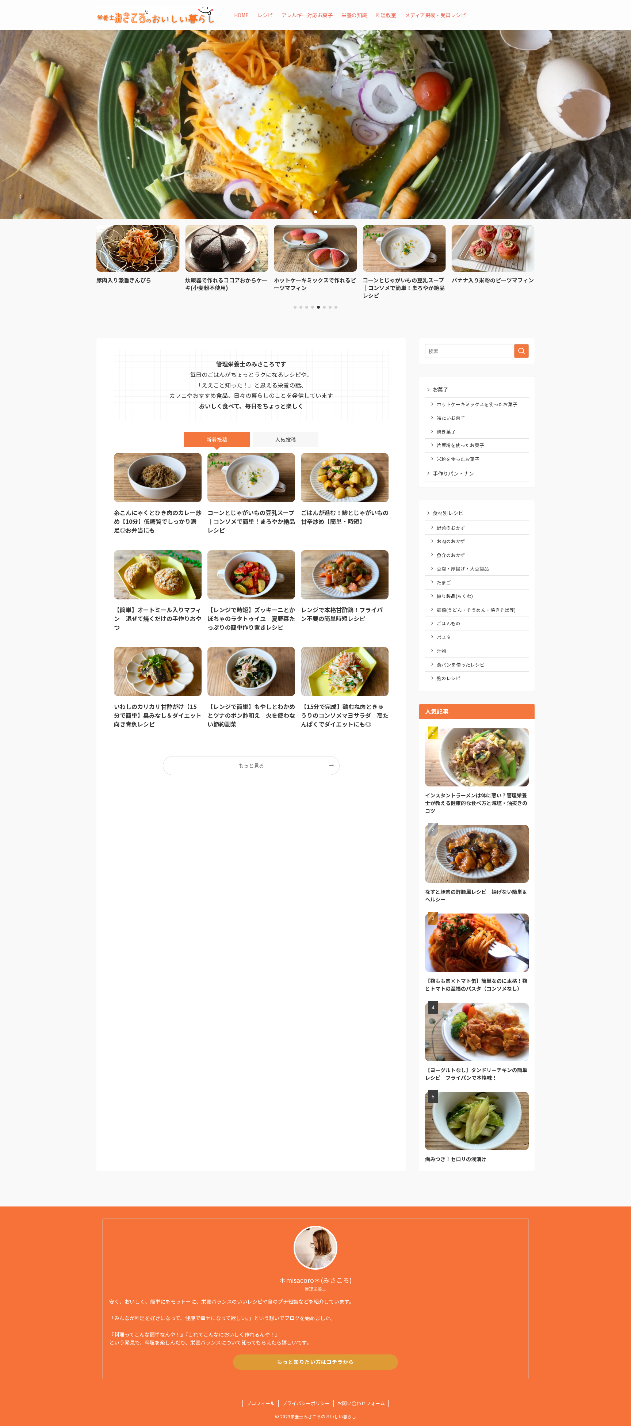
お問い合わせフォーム (361, 1403)
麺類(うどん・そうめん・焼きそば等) (476, 609)
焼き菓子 (446, 431)
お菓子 (440, 389)
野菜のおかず (451, 527)
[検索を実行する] (521, 351)
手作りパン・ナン (453, 473)
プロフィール (260, 1403)
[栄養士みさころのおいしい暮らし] (155, 15)
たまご (444, 582)
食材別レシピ (448, 512)
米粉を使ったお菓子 (458, 458)
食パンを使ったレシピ (461, 664)
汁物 (441, 650)
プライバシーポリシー (306, 1403)
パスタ (444, 637)
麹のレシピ (448, 678)
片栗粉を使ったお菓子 (460, 445)
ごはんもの (448, 623)
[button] (309, 211)
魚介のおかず (451, 555)
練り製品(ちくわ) (455, 595)
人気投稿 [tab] (285, 439)
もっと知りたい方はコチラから (315, 1361)
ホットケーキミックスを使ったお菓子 (477, 404)
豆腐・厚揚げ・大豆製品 (463, 568)
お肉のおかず (451, 541)
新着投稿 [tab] (217, 439)
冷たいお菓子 (451, 417)
